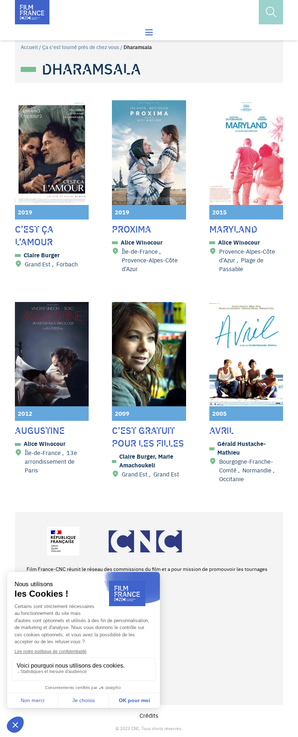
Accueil (29, 47)
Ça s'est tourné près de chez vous (80, 47)
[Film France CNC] (32, 12)
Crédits (149, 715)
